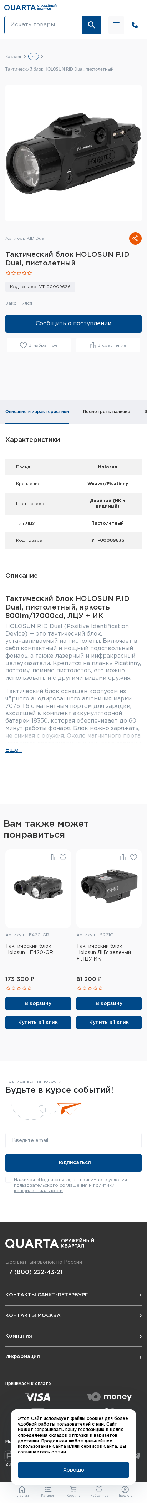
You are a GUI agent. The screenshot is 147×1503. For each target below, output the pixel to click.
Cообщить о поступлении (73, 323)
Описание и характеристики (37, 412)
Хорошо (73, 1470)
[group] (73, 153)
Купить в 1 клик (38, 1022)
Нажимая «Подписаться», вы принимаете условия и (70, 1185)
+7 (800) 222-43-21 (33, 1272)
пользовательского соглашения (50, 1185)
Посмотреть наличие (106, 412)
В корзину (38, 1004)
